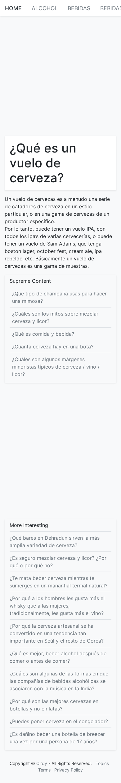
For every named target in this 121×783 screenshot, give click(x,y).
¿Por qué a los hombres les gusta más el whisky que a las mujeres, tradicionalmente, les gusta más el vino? (57, 605)
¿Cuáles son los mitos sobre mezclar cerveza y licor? (55, 317)
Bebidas (79, 8)
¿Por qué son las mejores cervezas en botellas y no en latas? (54, 705)
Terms (44, 769)
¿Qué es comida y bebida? (43, 334)
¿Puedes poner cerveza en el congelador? (59, 721)
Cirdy (41, 763)
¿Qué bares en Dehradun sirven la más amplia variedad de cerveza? (55, 541)
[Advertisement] (60, 75)
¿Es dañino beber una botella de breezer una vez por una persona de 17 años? (57, 738)
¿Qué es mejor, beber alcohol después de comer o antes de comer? (58, 657)
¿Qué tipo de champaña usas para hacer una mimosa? (59, 297)
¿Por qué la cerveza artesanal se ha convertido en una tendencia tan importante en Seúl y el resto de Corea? (57, 633)
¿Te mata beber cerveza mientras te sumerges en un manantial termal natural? (58, 582)
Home (13, 8)
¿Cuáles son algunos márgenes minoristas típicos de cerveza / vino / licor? (56, 366)
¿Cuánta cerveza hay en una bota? (52, 346)
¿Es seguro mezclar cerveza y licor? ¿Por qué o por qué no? (58, 561)
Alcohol (45, 8)
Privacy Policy (68, 769)
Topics (102, 763)
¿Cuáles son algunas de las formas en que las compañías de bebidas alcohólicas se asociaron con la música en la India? (59, 681)
